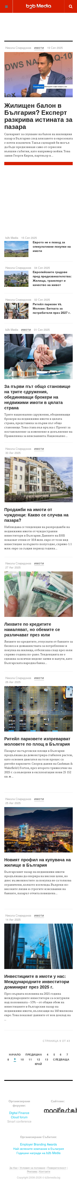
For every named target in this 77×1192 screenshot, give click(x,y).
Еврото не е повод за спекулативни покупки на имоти (52, 246)
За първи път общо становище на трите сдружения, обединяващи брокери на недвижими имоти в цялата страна (37, 397)
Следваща (61, 1059)
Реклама (32, 1171)
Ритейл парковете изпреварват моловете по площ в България (37, 741)
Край (38, 1064)
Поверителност (56, 1168)
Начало (15, 1054)
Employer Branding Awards (38, 1144)
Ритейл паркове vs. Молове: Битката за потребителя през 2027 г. (52, 308)
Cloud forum (19, 1117)
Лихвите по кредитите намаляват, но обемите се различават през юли (32, 629)
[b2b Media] (38, 6)
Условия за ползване (32, 1168)
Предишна (33, 1054)
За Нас (13, 1168)
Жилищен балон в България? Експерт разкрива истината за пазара (38, 115)
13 (46, 1059)
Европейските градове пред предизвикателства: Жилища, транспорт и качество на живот (52, 278)
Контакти (44, 1171)
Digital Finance (19, 1113)
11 (30, 1059)
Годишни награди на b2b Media (38, 1153)
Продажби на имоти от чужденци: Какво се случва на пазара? (36, 514)
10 (22, 1059)
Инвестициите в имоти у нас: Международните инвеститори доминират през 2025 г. (36, 981)
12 (38, 1059)
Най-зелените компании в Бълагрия (38, 1148)
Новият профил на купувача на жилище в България (37, 862)
